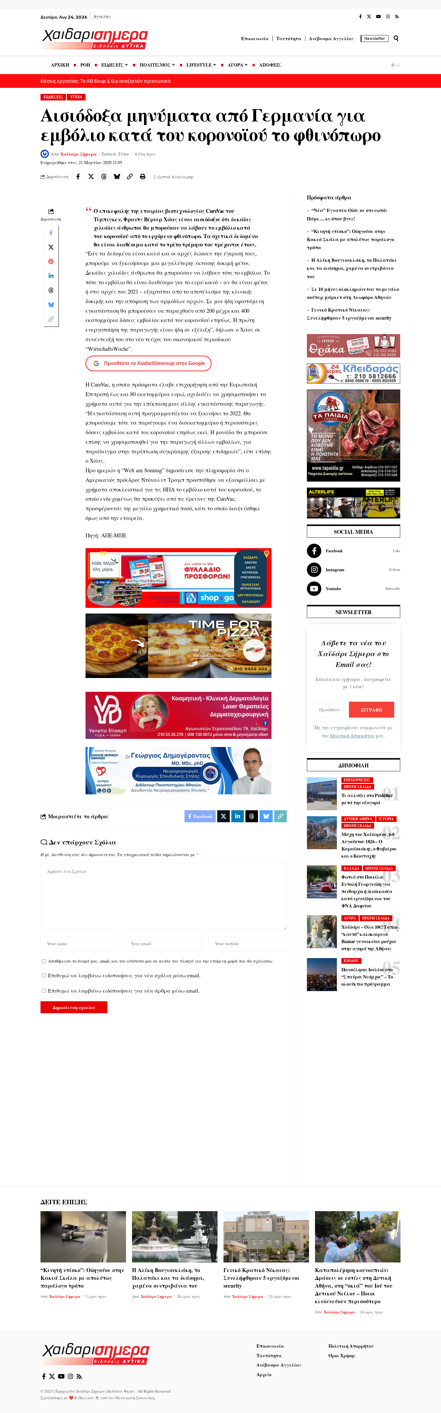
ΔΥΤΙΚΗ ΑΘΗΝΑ (358, 818)
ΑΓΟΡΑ (350, 918)
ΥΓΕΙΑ (76, 97)
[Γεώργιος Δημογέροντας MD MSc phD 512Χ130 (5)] (179, 770)
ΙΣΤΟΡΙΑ (386, 818)
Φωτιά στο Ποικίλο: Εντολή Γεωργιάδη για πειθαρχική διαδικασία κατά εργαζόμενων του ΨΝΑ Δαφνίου (366, 891)
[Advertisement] (353, 1093)
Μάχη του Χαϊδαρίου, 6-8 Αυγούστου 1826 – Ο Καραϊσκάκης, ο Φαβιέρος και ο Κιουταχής (369, 845)
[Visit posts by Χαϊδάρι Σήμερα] (44, 154)
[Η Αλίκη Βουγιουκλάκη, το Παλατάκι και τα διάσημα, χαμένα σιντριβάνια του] (175, 1236)
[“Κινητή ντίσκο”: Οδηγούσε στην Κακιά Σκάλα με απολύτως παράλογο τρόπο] (83, 1236)
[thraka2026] (353, 344)
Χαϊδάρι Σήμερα (78, 154)
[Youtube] (353, 588)
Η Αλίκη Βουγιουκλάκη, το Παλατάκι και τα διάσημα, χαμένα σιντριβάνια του (352, 267)
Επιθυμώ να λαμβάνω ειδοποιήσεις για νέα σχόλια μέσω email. (124, 975)
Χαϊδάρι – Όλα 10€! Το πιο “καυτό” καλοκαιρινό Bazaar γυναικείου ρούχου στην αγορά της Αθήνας (369, 937)
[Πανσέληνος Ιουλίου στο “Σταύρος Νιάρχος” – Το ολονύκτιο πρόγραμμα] (322, 974)
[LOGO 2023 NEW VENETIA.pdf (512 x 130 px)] (179, 714)
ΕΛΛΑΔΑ (351, 868)
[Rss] (396, 16)
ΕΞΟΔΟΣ (351, 960)
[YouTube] (378, 16)
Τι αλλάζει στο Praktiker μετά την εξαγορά (367, 799)
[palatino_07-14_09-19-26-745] (179, 645)
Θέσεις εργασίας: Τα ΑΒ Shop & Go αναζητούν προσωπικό (105, 81)
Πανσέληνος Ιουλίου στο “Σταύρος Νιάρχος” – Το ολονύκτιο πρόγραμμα (367, 976)
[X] (369, 16)
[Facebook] (360, 16)
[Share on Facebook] (78, 177)
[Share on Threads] (104, 177)
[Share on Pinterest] (51, 262)
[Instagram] (388, 16)
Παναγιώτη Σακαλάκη (135, 1397)
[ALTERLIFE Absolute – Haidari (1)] (353, 502)
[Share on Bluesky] (117, 177)
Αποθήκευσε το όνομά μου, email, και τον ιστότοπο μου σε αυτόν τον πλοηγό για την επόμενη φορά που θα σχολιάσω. (160, 961)
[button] (396, 38)
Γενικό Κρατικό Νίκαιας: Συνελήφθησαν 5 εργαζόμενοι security (262, 1277)
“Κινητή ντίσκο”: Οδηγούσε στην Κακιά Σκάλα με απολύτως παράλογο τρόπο (350, 239)
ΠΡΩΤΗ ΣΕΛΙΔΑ (357, 786)
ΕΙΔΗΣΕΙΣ (53, 97)
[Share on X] (91, 177)
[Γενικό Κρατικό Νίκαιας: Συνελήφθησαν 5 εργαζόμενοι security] (266, 1236)
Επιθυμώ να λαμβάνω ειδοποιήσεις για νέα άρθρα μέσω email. (124, 990)
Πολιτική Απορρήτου (352, 735)
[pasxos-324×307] (353, 434)
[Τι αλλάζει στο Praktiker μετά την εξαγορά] (322, 793)
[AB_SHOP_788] (179, 577)
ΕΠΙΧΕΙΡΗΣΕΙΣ (357, 779)
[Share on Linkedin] (51, 276)
